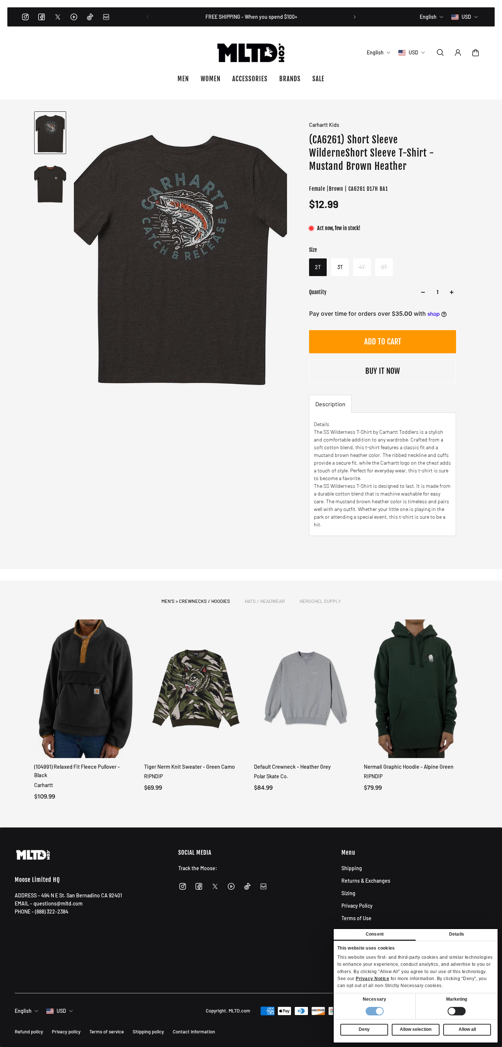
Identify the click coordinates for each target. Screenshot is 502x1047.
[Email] (106, 17)
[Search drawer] (440, 52)
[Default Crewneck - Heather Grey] (306, 688)
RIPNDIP (153, 776)
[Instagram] (25, 17)
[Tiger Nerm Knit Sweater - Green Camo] (196, 688)
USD (61, 1011)
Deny (364, 1029)
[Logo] (251, 52)
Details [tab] (456, 934)
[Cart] (475, 52)
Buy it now (382, 371)
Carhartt (43, 785)
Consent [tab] (375, 934)
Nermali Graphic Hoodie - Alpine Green (408, 766)
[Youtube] (74, 17)
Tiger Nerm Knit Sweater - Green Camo (189, 766)
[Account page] (458, 52)
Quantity (317, 292)
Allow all (467, 1029)
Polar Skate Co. (271, 776)
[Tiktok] (90, 17)
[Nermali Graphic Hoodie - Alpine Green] (416, 688)
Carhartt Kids (324, 125)
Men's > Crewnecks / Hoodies (195, 601)
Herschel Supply (320, 601)
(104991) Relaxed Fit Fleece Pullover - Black (77, 770)
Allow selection (415, 1029)
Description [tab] (330, 403)
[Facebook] (41, 17)
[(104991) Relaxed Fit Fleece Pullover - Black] (86, 688)
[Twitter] (58, 17)
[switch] (457, 1011)
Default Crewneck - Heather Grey (292, 766)
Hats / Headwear (265, 601)
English (23, 1011)
